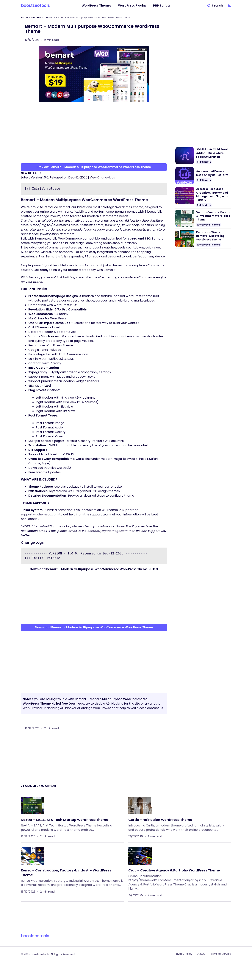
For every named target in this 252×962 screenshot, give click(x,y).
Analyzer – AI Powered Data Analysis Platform (212, 173)
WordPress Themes (42, 17)
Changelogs (106, 177)
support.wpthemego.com (40, 514)
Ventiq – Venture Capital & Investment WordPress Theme (213, 216)
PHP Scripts (204, 162)
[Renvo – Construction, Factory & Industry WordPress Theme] (32, 856)
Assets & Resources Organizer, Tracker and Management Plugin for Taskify (212, 194)
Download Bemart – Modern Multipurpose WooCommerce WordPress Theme (94, 627)
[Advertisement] (94, 134)
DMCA (201, 954)
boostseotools (35, 5)
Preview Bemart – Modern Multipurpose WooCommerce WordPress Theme (94, 167)
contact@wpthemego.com (107, 531)
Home (24, 17)
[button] (215, 5)
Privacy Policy (183, 954)
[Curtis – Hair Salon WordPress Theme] (140, 806)
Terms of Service (220, 954)
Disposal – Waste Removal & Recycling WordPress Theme (210, 236)
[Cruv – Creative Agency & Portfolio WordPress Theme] (140, 856)
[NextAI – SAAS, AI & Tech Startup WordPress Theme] (32, 806)
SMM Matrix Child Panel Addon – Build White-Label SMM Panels (212, 153)
